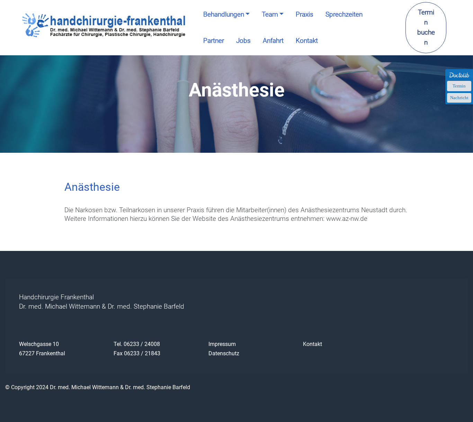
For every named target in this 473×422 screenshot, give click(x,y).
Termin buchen (426, 27)
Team (270, 14)
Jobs (243, 41)
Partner (213, 41)
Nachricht (459, 97)
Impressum (222, 344)
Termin (459, 85)
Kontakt (307, 41)
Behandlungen (223, 14)
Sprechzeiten (344, 14)
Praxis (304, 14)
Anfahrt (273, 41)
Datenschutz (223, 353)
